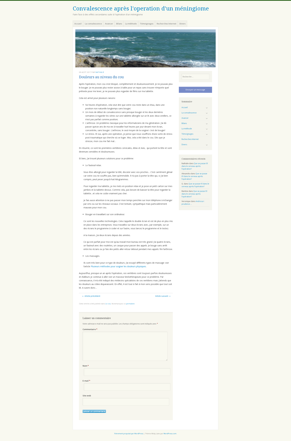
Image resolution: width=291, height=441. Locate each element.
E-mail (86, 380)
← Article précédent (91, 296)
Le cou (108, 303)
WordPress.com (170, 433)
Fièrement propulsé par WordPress (128, 433)
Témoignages (146, 23)
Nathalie (99, 72)
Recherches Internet (166, 23)
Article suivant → (163, 296)
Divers (182, 23)
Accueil (78, 23)
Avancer (109, 23)
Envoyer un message (195, 89)
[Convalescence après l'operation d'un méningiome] (145, 48)
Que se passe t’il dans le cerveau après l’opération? (195, 166)
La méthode (131, 23)
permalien (130, 303)
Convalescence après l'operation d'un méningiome (141, 8)
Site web (87, 395)
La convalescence (93, 23)
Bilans (119, 23)
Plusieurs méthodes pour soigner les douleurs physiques (118, 266)
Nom (86, 365)
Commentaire (90, 329)
